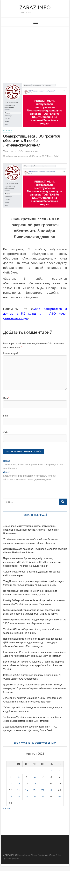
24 (10, 796)
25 (18, 796)
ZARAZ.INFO (35, 7)
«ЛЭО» (32, 156)
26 (26, 796)
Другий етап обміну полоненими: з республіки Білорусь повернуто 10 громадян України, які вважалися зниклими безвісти (34, 688)
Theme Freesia (37, 855)
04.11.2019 (10, 151)
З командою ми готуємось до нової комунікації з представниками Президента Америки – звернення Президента (31, 529)
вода (38, 156)
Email (7, 415)
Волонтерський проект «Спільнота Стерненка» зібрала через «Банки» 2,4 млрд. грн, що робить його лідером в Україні (33, 665)
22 (51, 789)
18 (18, 789)
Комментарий (11, 353)
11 (18, 783)
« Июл (6, 808)
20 (34, 789)
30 (59, 796)
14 (42, 783)
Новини (7, 130)
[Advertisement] (35, 50)
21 (42, 789)
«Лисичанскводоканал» (17, 156)
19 (26, 789)
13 (34, 783)
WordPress (50, 855)
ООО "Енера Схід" (50, 156)
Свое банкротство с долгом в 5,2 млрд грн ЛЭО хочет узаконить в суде (35, 313)
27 (34, 796)
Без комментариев (29, 151)
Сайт (6, 432)
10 (10, 783)
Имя (6, 398)
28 (42, 796)
